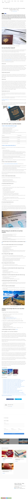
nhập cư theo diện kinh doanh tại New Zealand (11, 163)
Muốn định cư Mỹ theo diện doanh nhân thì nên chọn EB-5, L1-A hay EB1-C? (14, 393)
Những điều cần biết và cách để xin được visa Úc (10, 389)
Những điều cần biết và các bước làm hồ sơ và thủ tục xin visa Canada (13, 392)
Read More (16, 461)
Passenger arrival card (8, 59)
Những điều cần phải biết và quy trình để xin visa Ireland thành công (13, 381)
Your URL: (19, 428)
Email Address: (12, 428)
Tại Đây (17, 329)
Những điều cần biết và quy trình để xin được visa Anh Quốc (11, 387)
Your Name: (5, 428)
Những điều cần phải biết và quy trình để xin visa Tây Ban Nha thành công (14, 380)
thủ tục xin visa (3, 395)
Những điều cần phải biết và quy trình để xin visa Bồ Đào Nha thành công (13, 386)
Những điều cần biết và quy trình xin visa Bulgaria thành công (12, 385)
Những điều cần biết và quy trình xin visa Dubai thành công (11, 379)
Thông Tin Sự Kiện (7, 2)
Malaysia (3, 2)
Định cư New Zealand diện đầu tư (9, 145)
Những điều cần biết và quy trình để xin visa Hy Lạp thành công (12, 382)
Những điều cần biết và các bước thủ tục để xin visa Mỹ (11, 391)
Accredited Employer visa (5, 99)
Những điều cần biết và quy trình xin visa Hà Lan (10, 388)
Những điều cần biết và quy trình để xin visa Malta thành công (12, 384)
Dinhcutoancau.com (4, 27)
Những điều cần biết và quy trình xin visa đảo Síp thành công (12, 383)
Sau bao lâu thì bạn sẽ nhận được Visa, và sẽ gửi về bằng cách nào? (12, 390)
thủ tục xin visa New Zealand (8, 395)
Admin (11, 406)
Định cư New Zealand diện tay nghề (10, 125)
